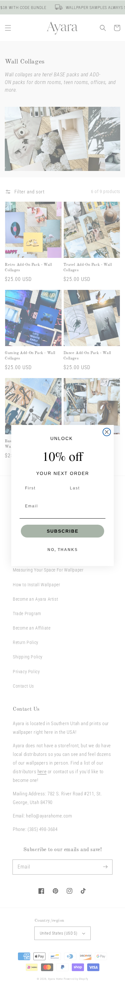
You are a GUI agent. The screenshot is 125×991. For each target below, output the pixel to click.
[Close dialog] (107, 432)
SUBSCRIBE (63, 531)
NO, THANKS (62, 549)
